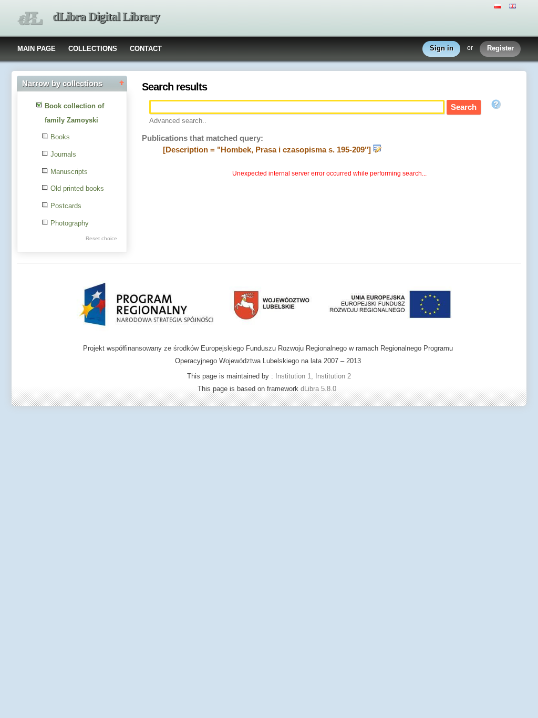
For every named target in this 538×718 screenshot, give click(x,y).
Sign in (441, 48)
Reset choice (101, 238)
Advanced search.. (177, 121)
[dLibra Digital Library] (30, 18)
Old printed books (77, 188)
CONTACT (146, 49)
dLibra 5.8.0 (319, 389)
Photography (69, 223)
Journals (63, 154)
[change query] (377, 150)
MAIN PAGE (36, 49)
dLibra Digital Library (106, 16)
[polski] (499, 5)
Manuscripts (69, 172)
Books (60, 137)
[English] (514, 5)
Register (500, 48)
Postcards (65, 206)
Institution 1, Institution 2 (313, 376)
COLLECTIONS (92, 49)
